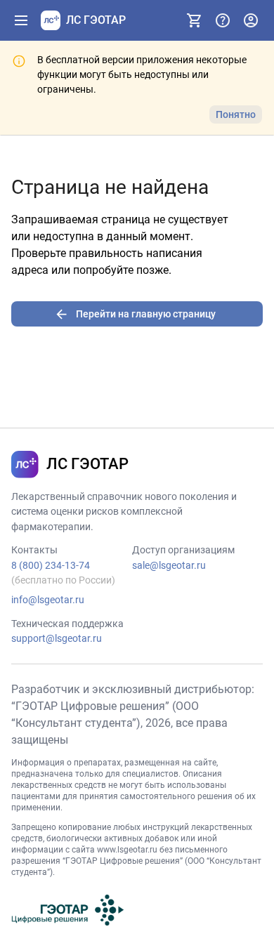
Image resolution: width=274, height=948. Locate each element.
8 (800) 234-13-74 (50, 565)
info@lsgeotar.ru (47, 599)
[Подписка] (195, 20)
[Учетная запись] (251, 20)
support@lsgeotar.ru (56, 638)
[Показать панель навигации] (21, 20)
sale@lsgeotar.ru (169, 565)
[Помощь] (223, 20)
